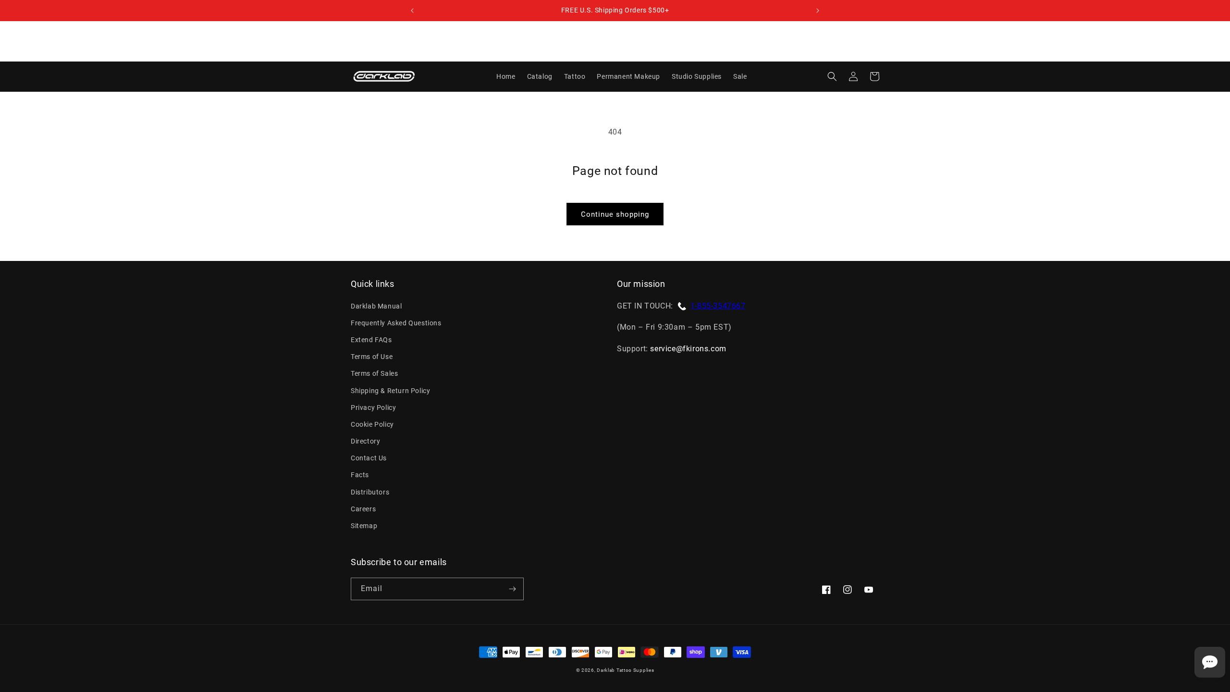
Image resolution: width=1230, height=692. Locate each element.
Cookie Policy (372, 424)
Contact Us (369, 458)
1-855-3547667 (718, 305)
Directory (365, 441)
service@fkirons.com (688, 348)
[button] (832, 76)
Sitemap (364, 526)
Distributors (370, 492)
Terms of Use (372, 356)
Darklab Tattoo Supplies (625, 670)
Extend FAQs (371, 340)
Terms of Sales (374, 373)
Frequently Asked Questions (396, 323)
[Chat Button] (1209, 662)
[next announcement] (817, 10)
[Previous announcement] (412, 10)
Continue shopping (615, 214)
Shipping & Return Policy (390, 391)
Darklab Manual (376, 306)
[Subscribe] (512, 589)
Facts (360, 475)
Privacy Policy (373, 407)
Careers (363, 509)
